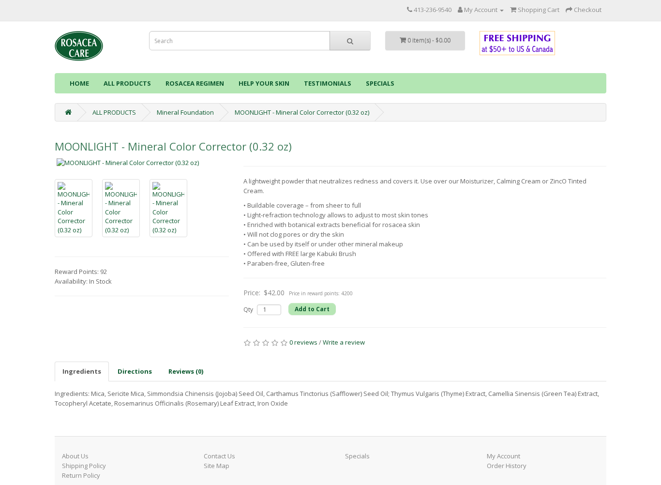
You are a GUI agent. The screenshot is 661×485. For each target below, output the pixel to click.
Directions (135, 371)
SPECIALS (380, 83)
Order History (506, 465)
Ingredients (81, 371)
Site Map (216, 465)
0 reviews (303, 342)
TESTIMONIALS (327, 83)
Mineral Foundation (185, 112)
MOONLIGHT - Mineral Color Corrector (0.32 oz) (302, 112)
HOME (79, 83)
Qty (248, 309)
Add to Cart (312, 309)
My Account (503, 456)
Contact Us (219, 456)
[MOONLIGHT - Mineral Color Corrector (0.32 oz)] (142, 162)
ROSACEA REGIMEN (194, 83)
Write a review (344, 342)
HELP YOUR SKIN (264, 83)
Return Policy (81, 475)
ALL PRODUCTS (127, 83)
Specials (357, 456)
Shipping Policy (84, 465)
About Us (75, 456)
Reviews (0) (185, 371)
